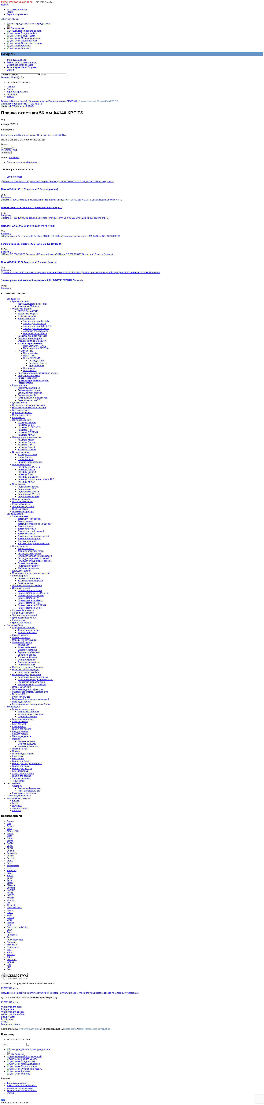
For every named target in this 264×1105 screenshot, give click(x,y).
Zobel (9, 957)
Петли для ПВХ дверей (29, 553)
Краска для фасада (22, 768)
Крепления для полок (28, 630)
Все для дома (27, 36)
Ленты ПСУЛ (18, 417)
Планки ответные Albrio (30, 590)
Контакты (25, 48)
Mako (9, 915)
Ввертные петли (26, 548)
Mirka (9, 920)
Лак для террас (20, 734)
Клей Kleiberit (19, 724)
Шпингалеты (18, 620)
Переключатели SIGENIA (36, 348)
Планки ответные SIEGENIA (62, 101)
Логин (10, 12)
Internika (11, 900)
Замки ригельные (26, 534)
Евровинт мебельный (29, 652)
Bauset (10, 833)
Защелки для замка (27, 541)
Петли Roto (29, 356)
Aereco (10, 821)
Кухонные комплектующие (25, 669)
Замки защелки (25, 521)
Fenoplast (11, 870)
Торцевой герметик (27, 716)
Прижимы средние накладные (33, 380)
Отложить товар (9, 150)
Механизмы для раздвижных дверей (31, 573)
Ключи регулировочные (19, 796)
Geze (9, 880)
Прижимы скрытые (27, 378)
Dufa (9, 863)
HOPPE (10, 895)
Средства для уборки (23, 773)
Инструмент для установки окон (28, 405)
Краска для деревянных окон (32, 304)
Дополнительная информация (22, 162)
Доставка (25, 45)
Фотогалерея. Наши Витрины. (22, 67)
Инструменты (13, 783)
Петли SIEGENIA (31, 358)
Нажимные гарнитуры (29, 578)
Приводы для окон (21, 499)
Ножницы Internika (27, 472)
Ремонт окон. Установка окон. (22, 62)
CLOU (10, 848)
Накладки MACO (26, 435)
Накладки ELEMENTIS (29, 427)
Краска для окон (20, 301)
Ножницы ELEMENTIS (29, 467)
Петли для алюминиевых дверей (34, 561)
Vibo (9, 949)
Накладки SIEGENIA (28, 432)
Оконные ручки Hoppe (29, 390)
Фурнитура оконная (22, 309)
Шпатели (16, 810)
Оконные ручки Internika (30, 393)
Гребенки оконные (27, 316)
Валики (16, 800)
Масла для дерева (30, 38)
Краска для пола (20, 766)
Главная (5, 101)
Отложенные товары (31, 43)
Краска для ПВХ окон (28, 306)
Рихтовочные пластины (24, 793)
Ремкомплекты (25, 383)
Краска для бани (20, 761)
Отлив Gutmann (25, 459)
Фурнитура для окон (39, 24)
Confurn (10, 851)
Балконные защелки (28, 314)
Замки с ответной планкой (31, 531)
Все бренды (7, 1019)
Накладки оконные (21, 420)
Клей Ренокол (19, 726)
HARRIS (11, 890)
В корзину (6, 152)
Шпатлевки (18, 756)
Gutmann (11, 888)
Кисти (15, 803)
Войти (10, 89)
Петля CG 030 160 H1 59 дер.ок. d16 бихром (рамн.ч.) (29, 189)
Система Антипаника (23, 610)
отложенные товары (17, 9)
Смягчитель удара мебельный (27, 667)
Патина (16, 751)
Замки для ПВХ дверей (29, 519)
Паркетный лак (19, 749)
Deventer (11, 858)
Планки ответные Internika (31, 595)
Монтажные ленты (21, 415)
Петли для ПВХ (36, 360)
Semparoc (12, 942)
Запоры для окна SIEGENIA (37, 326)
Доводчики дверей (21, 571)
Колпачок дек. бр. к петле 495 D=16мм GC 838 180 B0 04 (31, 244)
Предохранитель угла (29, 375)
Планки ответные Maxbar (30, 600)
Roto (9, 937)
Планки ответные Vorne (30, 608)
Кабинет (5, 5)
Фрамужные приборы (23, 511)
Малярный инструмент (18, 798)
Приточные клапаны (22, 501)
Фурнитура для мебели (12, 1014)
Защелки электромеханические (34, 543)
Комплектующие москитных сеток (29, 407)
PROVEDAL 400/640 (28, 311)
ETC (9, 868)
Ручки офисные (26, 583)
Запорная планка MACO (35, 331)
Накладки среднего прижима (32, 336)
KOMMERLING (14, 907)
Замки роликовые (27, 529)
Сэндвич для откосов (23, 613)
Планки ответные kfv (28, 598)
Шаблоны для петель (28, 568)
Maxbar (10, 917)
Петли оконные (25, 351)
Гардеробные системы (23, 627)
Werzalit (11, 954)
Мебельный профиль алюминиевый (30, 699)
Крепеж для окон (20, 410)
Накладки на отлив (27, 454)
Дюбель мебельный (28, 650)
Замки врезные (25, 526)
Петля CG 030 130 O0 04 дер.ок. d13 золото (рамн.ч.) (29, 262)
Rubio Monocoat (15, 940)
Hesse (10, 893)
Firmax (10, 875)
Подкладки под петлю (29, 566)
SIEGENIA (14, 157)
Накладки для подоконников (26, 437)
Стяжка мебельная (27, 657)
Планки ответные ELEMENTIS (33, 593)
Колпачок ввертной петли (31, 551)
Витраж (10, 962)
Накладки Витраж (27, 442)
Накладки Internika (27, 422)
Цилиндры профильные (24, 618)
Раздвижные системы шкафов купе (30, 692)
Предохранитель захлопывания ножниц (38, 373)
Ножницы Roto (25, 474)
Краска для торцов (21, 776)
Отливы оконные (20, 452)
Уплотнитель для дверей (24, 615)
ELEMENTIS (13, 865)
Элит (9, 969)
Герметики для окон (22, 412)
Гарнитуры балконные (29, 388)
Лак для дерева (20, 731)
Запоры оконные (26, 318)
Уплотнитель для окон (23, 506)
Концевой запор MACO (35, 333)
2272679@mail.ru (44, 2)
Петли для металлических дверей (35, 556)
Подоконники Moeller (28, 492)
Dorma (10, 860)
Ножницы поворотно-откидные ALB (36, 479)
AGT (9, 823)
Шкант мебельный (27, 647)
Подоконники (19, 484)
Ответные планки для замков (27, 585)
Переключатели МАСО (34, 346)
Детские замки (19, 403)
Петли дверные (20, 546)
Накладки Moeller (26, 440)
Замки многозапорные (29, 538)
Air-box (10, 826)
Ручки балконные (21, 504)
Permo (10, 932)
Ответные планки (38, 101)
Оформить (12, 94)
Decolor (10, 856)
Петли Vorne (29, 368)
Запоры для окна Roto (34, 323)
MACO (10, 912)
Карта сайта (70, 1029)
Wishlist (10, 96)
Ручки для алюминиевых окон (33, 398)
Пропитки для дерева (23, 754)
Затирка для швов (21, 778)
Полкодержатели (26, 665)
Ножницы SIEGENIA (28, 477)
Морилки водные (26, 741)
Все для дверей (33, 31)
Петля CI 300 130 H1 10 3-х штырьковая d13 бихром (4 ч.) (31, 207)
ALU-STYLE (13, 831)
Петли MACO (29, 370)
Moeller (10, 922)
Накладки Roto (25, 430)
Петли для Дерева (38, 363)
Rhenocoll (12, 935)
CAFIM (10, 843)
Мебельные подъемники (24, 640)
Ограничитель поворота (30, 338)
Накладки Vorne (26, 425)
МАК (9, 964)
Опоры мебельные (21, 687)
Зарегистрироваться (17, 14)
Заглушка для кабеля (28, 662)
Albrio (9, 828)
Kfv (8, 902)
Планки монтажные (28, 563)
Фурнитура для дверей (12, 1012)
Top (3, 1100)
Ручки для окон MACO (29, 400)
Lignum (10, 910)
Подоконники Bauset (28, 487)
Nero (9, 925)
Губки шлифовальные (29, 791)
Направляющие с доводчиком (33, 677)
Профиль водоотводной (30, 462)
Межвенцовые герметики (30, 714)
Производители (28, 41)
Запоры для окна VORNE (36, 328)
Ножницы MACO (26, 482)
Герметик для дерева (23, 709)
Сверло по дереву (27, 655)
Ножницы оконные (21, 464)
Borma (10, 841)
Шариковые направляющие (32, 684)
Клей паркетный (20, 771)
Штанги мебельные (27, 632)
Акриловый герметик (28, 711)
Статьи (10, 70)
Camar (10, 846)
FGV (9, 873)
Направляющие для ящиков (26, 674)
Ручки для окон (20, 385)
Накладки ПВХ (25, 445)
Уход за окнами (20, 509)
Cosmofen (12, 853)
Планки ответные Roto (29, 603)
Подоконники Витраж (28, 496)
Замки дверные (20, 516)
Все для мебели (28, 33)
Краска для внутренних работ (27, 763)
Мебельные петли (21, 637)
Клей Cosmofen (20, 721)
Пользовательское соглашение (94, 1029)
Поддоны (17, 805)
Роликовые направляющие (31, 682)
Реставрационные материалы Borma (31, 704)
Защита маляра (20, 808)
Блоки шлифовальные (29, 788)
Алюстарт (11, 959)
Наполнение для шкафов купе (27, 689)
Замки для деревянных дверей (33, 536)
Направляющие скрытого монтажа (35, 679)
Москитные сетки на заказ (20, 65)
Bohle (9, 838)
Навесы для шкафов (28, 672)
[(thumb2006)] (21, 104)
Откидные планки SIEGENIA (32, 341)
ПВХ (9, 967)
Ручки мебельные (21, 697)
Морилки (16, 739)
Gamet (10, 878)
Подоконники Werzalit (29, 494)
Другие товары (14, 177)
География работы (10, 1024)
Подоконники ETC (27, 489)
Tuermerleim (13, 947)
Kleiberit (11, 905)
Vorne (9, 952)
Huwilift (10, 898)
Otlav (9, 930)
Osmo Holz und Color (17, 927)
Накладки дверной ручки (30, 580)
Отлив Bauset (24, 457)
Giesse (10, 883)
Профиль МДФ (19, 694)
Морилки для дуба (27, 744)
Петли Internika (30, 353)
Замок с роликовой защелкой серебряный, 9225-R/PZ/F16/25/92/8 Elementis (42, 280)
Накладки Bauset (26, 447)
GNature (11, 885)
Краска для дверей (21, 623)
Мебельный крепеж (22, 642)
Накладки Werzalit (27, 449)
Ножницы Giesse (26, 469)
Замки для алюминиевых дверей (34, 524)
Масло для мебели (21, 702)
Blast (9, 836)
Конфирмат (23, 645)
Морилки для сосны (28, 746)
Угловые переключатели (30, 343)
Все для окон (17, 28)
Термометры (18, 781)
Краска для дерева (21, 729)
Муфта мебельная (27, 660)
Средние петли (36, 365)
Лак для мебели (20, 635)
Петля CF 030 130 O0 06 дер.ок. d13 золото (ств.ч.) (28, 226)
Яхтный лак (18, 758)
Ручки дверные (20, 576)
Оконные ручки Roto (28, 395)
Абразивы (17, 786)
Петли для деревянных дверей (33, 558)
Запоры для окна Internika (36, 321)
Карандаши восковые (23, 719)
